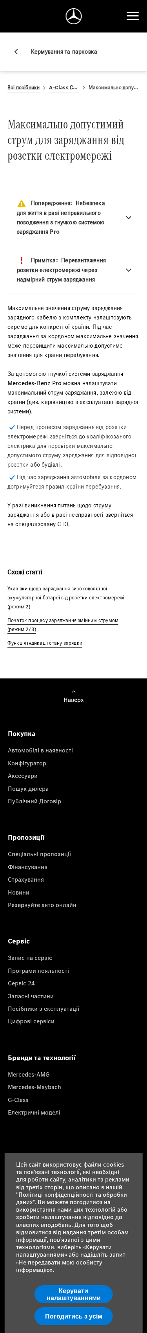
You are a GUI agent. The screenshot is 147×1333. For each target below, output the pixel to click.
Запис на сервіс (30, 957)
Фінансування (27, 867)
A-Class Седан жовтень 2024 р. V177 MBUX (64, 87)
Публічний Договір (34, 801)
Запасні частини (31, 996)
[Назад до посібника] (19, 51)
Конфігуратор (27, 763)
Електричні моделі (34, 1112)
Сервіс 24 (21, 983)
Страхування (26, 879)
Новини (18, 892)
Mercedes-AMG (28, 1074)
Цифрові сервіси (31, 1021)
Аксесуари (23, 775)
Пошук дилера (28, 788)
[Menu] (132, 16)
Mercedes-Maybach (34, 1087)
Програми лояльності (38, 970)
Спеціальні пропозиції (39, 854)
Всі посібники (23, 87)
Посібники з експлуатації (43, 1008)
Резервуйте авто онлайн (42, 905)
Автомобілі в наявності (40, 750)
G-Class (18, 1100)
